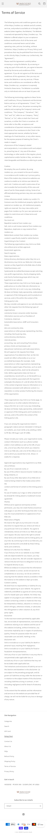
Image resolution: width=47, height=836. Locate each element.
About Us (7, 746)
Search (6, 726)
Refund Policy (9, 756)
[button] (2, 3)
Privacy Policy (9, 771)
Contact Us (8, 741)
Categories (8, 721)
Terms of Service (10, 766)
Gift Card (7, 731)
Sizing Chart (8, 736)
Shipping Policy (9, 761)
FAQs (6, 751)
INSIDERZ (21, 832)
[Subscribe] (40, 806)
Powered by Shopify (27, 832)
